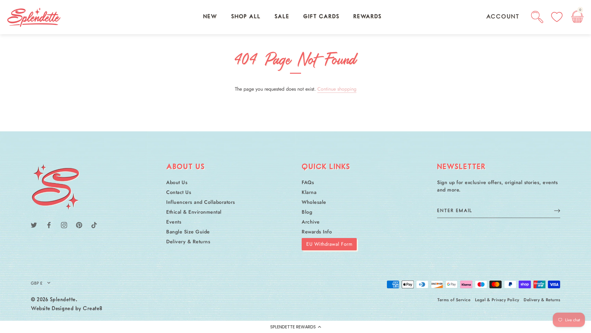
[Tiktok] (94, 224)
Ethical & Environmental (194, 212)
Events (173, 221)
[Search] (537, 17)
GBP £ (36, 283)
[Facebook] (49, 224)
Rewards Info (317, 231)
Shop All (246, 17)
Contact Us (178, 192)
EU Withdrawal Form (329, 244)
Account (503, 17)
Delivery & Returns (188, 241)
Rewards (367, 17)
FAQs (308, 182)
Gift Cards (321, 17)
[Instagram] (64, 224)
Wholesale (314, 202)
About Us (176, 182)
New (210, 17)
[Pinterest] (79, 224)
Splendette (63, 300)
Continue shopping (336, 88)
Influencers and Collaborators (200, 202)
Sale (282, 17)
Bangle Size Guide (188, 231)
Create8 (93, 309)
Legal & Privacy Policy (497, 300)
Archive (311, 221)
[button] (295, 327)
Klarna (309, 192)
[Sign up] (557, 210)
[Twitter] (34, 224)
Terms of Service (453, 300)
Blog (307, 212)
